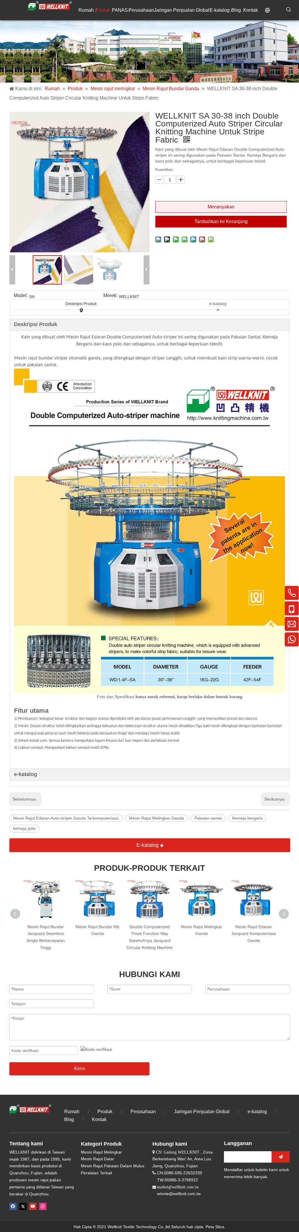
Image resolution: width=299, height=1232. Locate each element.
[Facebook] (13, 1206)
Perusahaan (143, 1111)
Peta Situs (215, 1226)
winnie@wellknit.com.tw (179, 1193)
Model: (21, 296)
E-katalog (148, 845)
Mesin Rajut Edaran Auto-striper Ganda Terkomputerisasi (66, 818)
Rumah (71, 1111)
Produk (105, 1111)
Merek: (110, 296)
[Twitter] (23, 1206)
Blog (69, 1119)
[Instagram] (42, 1206)
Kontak (99, 1119)
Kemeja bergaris (247, 818)
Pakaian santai (208, 818)
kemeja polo (24, 828)
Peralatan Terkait (96, 1173)
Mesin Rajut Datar (97, 1158)
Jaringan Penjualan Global (202, 1111)
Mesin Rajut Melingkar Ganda (156, 818)
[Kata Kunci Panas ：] (289, 9)
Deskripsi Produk (81, 303)
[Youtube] (32, 1206)
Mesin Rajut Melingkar (101, 1152)
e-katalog (218, 303)
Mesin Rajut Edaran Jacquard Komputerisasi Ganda (253, 933)
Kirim (79, 1068)
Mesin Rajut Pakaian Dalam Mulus (112, 1166)
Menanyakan (221, 206)
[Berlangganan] (281, 1157)
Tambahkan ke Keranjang (221, 221)
